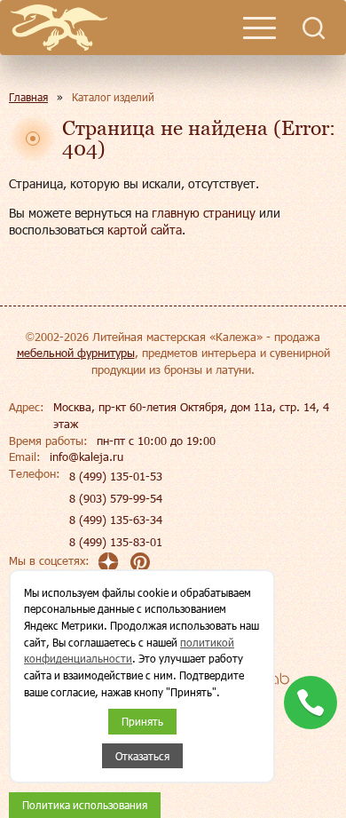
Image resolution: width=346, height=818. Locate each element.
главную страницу (204, 212)
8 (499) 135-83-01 (115, 542)
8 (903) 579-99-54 (115, 498)
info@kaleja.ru (86, 456)
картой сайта (144, 229)
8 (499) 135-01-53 (115, 476)
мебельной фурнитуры (76, 352)
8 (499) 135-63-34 (115, 519)
